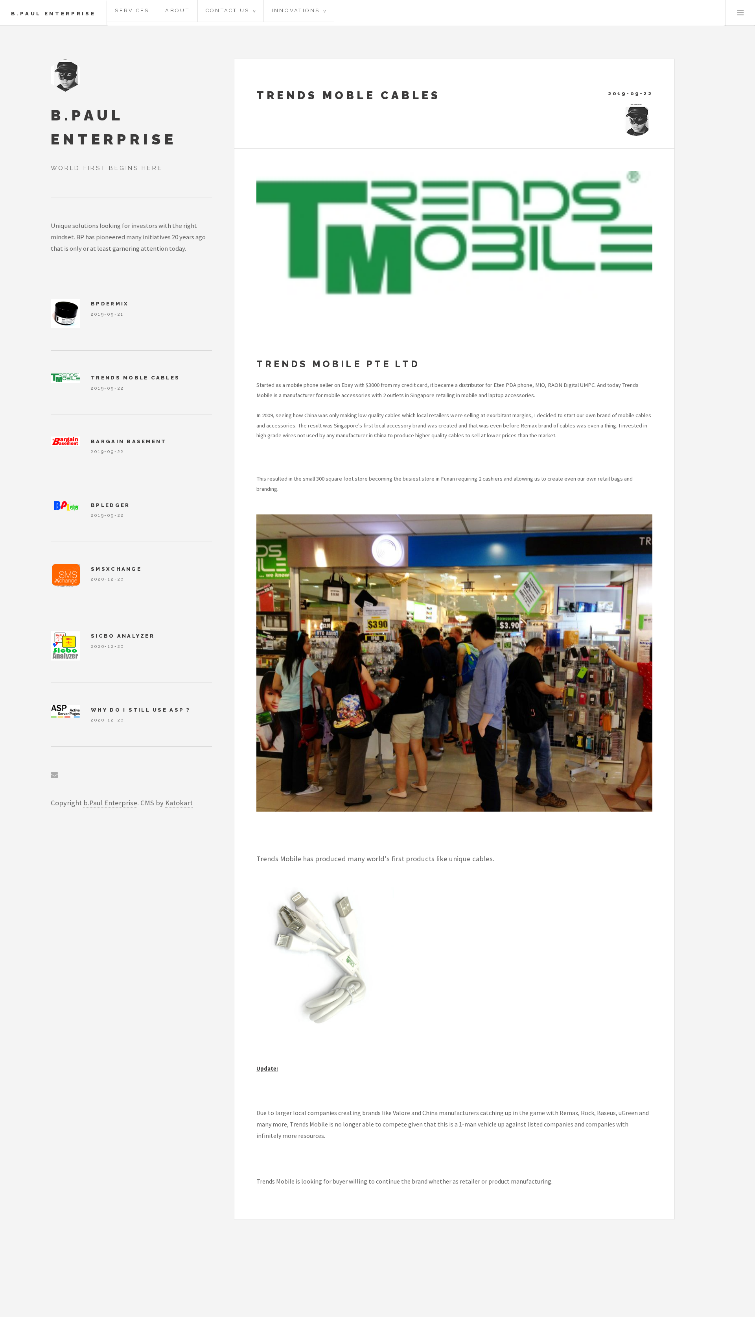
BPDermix (110, 304)
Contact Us (231, 10)
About (177, 10)
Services (132, 10)
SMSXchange (116, 569)
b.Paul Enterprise (53, 14)
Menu (740, 12)
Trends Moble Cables (348, 95)
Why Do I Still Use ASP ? (140, 710)
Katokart (179, 802)
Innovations (299, 10)
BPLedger (110, 505)
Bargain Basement (128, 441)
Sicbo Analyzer (123, 636)
